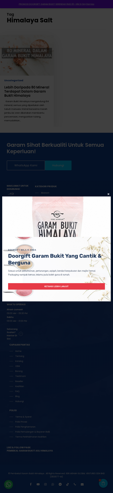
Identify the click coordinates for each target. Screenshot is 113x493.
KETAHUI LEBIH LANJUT (56, 286)
